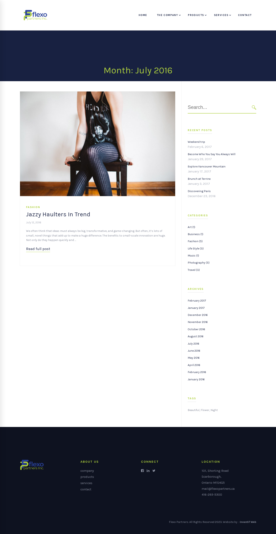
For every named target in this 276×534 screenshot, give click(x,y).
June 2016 (194, 350)
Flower (205, 410)
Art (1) (191, 227)
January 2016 (196, 379)
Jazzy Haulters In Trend (58, 214)
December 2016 (198, 315)
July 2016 (193, 343)
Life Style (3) (196, 248)
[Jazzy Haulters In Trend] (97, 93)
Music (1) (193, 255)
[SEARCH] (254, 107)
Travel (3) (194, 270)
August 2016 (195, 336)
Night (214, 410)
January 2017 (196, 308)
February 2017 (197, 300)
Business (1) (195, 234)
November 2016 (198, 322)
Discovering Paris (199, 191)
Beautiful (193, 410)
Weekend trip (196, 142)
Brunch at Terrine (199, 179)
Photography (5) (199, 262)
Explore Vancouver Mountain (206, 166)
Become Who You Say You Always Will (211, 154)
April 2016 (194, 365)
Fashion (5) (195, 241)
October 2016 (196, 329)
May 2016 (194, 358)
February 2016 (197, 372)
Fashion (33, 207)
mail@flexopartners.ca (218, 489)
